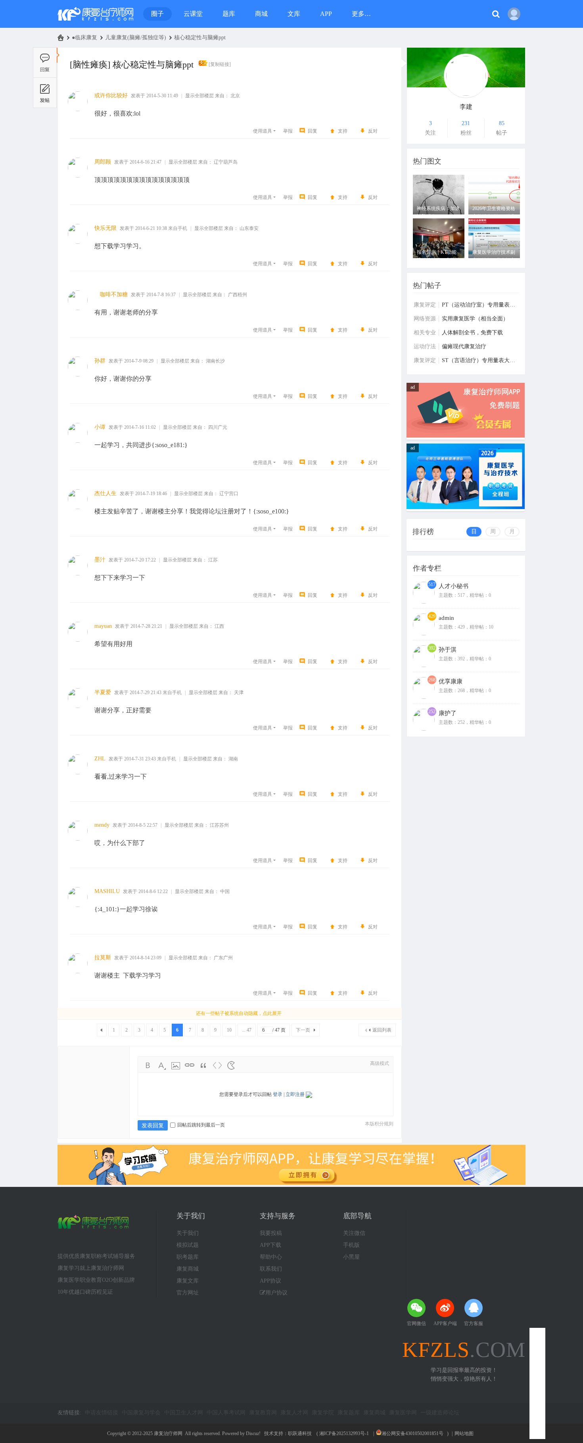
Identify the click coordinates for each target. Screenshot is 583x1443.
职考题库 (187, 1257)
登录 (277, 1094)
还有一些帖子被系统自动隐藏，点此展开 (239, 1013)
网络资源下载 (425, 319)
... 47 (246, 1030)
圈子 (157, 13)
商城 (261, 13)
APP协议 (270, 1281)
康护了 (447, 713)
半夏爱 (102, 692)
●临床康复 (84, 38)
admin (446, 618)
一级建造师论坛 (439, 1413)
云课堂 (193, 13)
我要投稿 (271, 1233)
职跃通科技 (300, 1433)
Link (190, 1065)
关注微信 (354, 1233)
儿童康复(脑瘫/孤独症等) (135, 38)
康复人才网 (294, 1413)
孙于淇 (447, 649)
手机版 (351, 1245)
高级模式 (379, 1063)
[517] (424, 602)
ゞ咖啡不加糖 (111, 294)
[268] (424, 697)
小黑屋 (351, 1257)
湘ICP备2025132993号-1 (344, 1433)
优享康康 (450, 681)
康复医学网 (403, 1413)
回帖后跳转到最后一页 (201, 1125)
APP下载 (270, 1245)
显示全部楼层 (199, 95)
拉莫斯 (102, 958)
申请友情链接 (101, 1413)
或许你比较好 (111, 95)
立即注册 (295, 1094)
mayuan (103, 626)
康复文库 (187, 1281)
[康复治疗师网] (95, 14)
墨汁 (99, 560)
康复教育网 (263, 1413)
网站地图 (464, 1433)
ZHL (99, 759)
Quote (203, 1065)
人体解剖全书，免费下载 (472, 333)
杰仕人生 (105, 493)
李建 (466, 106)
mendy (101, 825)
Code (217, 1065)
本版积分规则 (379, 1124)
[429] (424, 634)
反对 (373, 131)
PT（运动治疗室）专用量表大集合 (480, 305)
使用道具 (262, 131)
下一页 (303, 1030)
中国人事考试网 (226, 1413)
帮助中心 (271, 1257)
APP (326, 13)
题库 (228, 13)
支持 (342, 131)
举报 (288, 131)
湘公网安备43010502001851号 (412, 1433)
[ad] (466, 436)
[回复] (45, 62)
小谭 (99, 427)
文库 (294, 13)
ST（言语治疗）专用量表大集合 (480, 360)
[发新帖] (45, 92)
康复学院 (323, 1413)
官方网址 (187, 1293)
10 (229, 1030)
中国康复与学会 (141, 1413)
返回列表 (381, 1030)
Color (162, 1065)
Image (176, 1065)
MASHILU (107, 891)
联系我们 (271, 1269)
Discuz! (253, 1433)
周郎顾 (102, 162)
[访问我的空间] (466, 75)
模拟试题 (187, 1245)
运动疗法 (425, 346)
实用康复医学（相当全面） (475, 319)
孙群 (99, 361)
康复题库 (349, 1413)
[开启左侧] (58, 55)
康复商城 (187, 1269)
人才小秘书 (453, 586)
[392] (424, 665)
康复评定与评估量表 (425, 305)
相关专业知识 (425, 333)
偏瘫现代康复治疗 (464, 346)
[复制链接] (220, 64)
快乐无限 (105, 228)
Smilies (231, 1065)
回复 (312, 131)
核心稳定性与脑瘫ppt (200, 38)
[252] (424, 729)
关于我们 (187, 1233)
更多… (361, 13)
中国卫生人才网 (183, 1413)
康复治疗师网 (61, 37)
